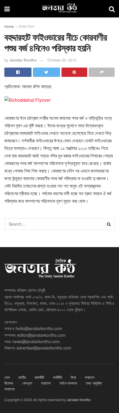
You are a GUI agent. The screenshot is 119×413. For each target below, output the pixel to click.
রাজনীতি (39, 377)
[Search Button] (109, 224)
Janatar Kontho (23, 60)
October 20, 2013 (61, 60)
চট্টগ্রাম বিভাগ (26, 26)
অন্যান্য (9, 389)
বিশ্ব (73, 377)
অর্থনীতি (57, 377)
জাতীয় (22, 377)
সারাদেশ (89, 377)
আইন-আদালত (68, 383)
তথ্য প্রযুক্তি (94, 383)
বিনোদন (8, 383)
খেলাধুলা (27, 383)
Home (9, 26)
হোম (7, 377)
